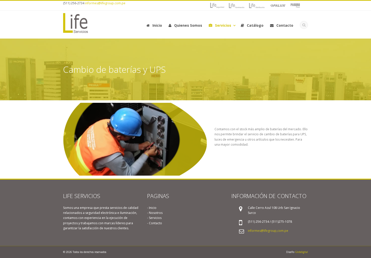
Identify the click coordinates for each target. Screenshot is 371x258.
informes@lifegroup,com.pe (268, 231)
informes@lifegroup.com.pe (105, 3)
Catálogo (254, 25)
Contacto (284, 25)
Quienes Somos (187, 25)
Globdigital (301, 252)
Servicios (222, 25)
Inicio (156, 25)
